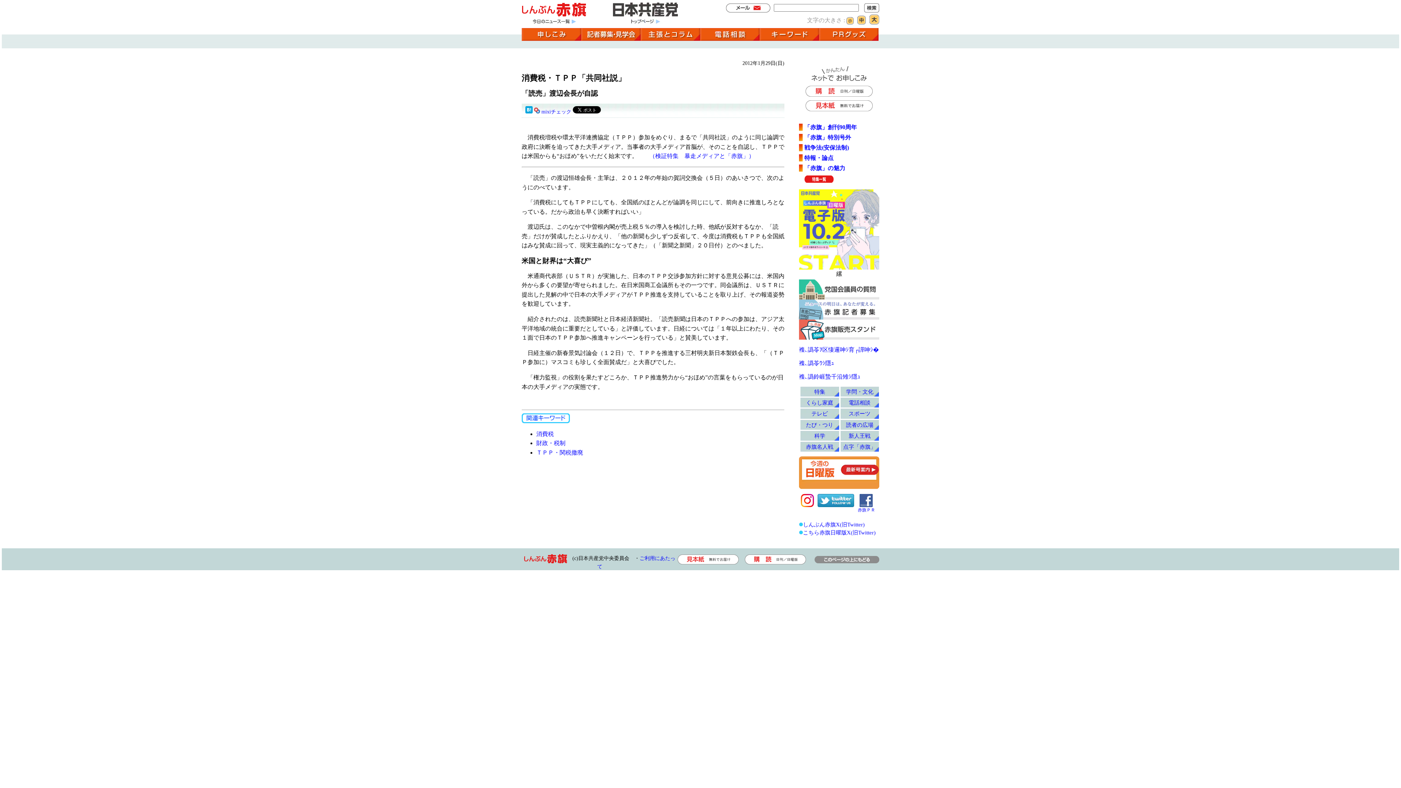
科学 (819, 436)
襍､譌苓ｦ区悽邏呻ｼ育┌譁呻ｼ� (839, 350)
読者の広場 (859, 425)
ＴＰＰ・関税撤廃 (559, 452)
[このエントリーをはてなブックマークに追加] (529, 112)
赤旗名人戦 (819, 447)
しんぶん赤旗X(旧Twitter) (834, 524)
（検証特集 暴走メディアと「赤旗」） (701, 156)
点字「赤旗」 (859, 447)
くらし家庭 (819, 402)
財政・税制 (551, 443)
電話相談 (860, 402)
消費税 (545, 434)
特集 (819, 392)
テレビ (819, 413)
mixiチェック (556, 112)
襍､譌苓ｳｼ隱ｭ (816, 363)
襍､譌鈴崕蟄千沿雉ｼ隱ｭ (829, 377)
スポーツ (860, 413)
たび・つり (819, 425)
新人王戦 (860, 436)
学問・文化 (859, 392)
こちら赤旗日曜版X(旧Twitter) (839, 532)
